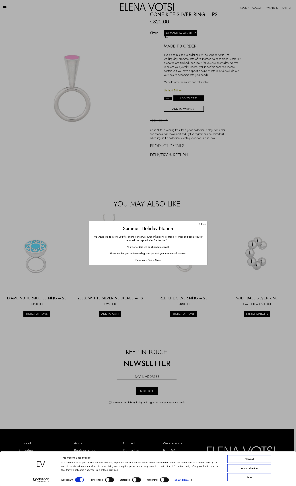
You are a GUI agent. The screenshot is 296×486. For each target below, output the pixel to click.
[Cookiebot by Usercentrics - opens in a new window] (40, 480)
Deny (249, 477)
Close (202, 224)
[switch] (109, 479)
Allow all (249, 459)
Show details (182, 480)
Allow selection (249, 468)
